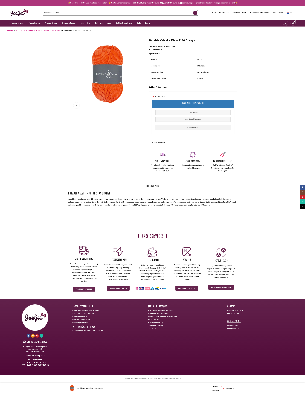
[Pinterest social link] (37, 336)
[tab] (152, 185)
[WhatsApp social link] (41, 336)
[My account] (285, 23)
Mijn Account (234, 321)
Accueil (10, 30)
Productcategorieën (82, 306)
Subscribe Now (193, 128)
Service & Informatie (158, 306)
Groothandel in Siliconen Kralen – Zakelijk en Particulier (38, 30)
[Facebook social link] (28, 336)
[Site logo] (18, 12)
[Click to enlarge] (76, 105)
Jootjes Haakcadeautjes (35, 341)
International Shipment (84, 326)
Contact (231, 306)
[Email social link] (33, 336)
